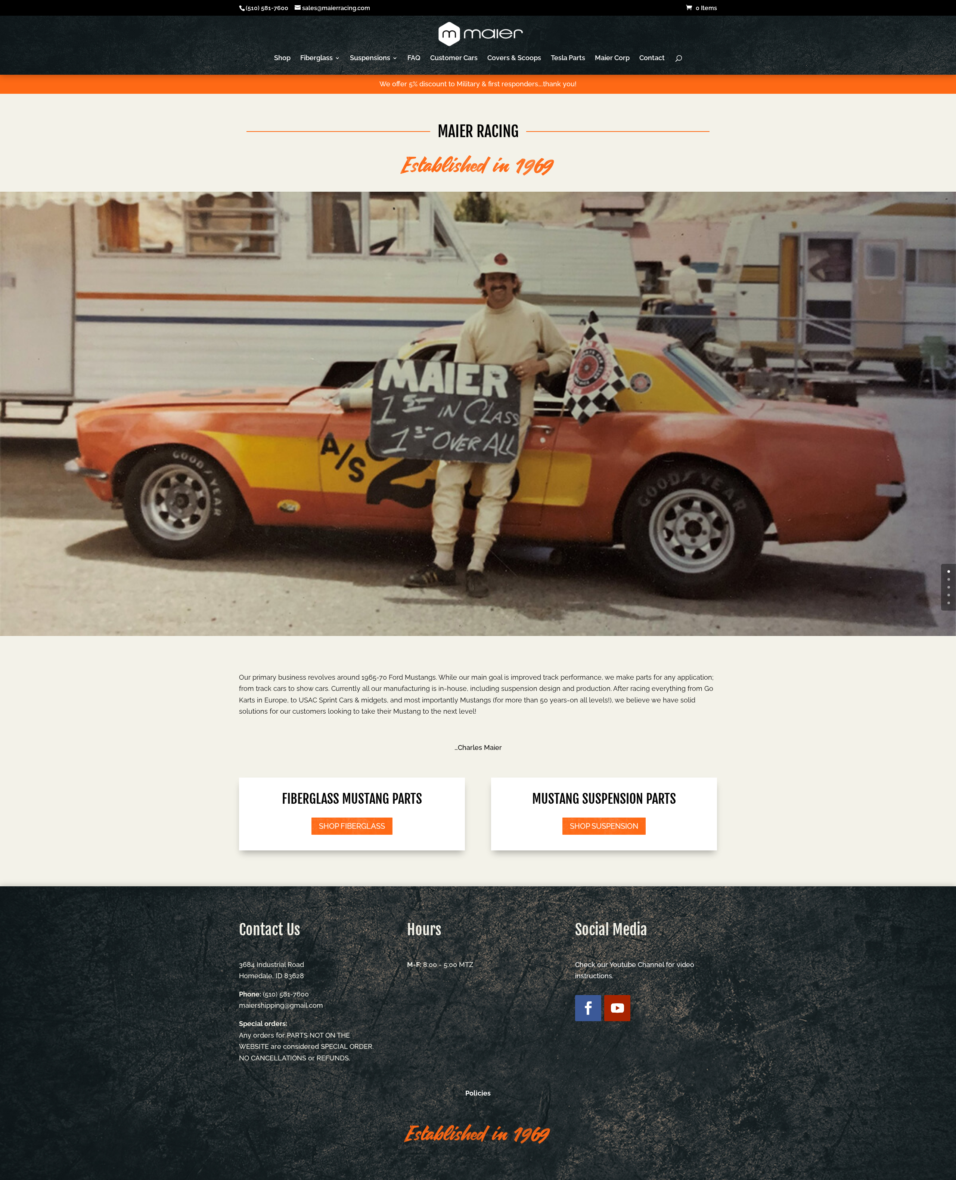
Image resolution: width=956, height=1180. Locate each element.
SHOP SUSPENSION (604, 826)
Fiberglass (316, 58)
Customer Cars (454, 58)
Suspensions (370, 58)
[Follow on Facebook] (588, 1008)
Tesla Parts (568, 58)
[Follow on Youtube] (617, 1008)
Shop (282, 58)
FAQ (413, 58)
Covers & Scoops (514, 58)
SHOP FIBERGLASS (352, 826)
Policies (478, 1093)
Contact (652, 58)
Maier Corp (612, 58)
